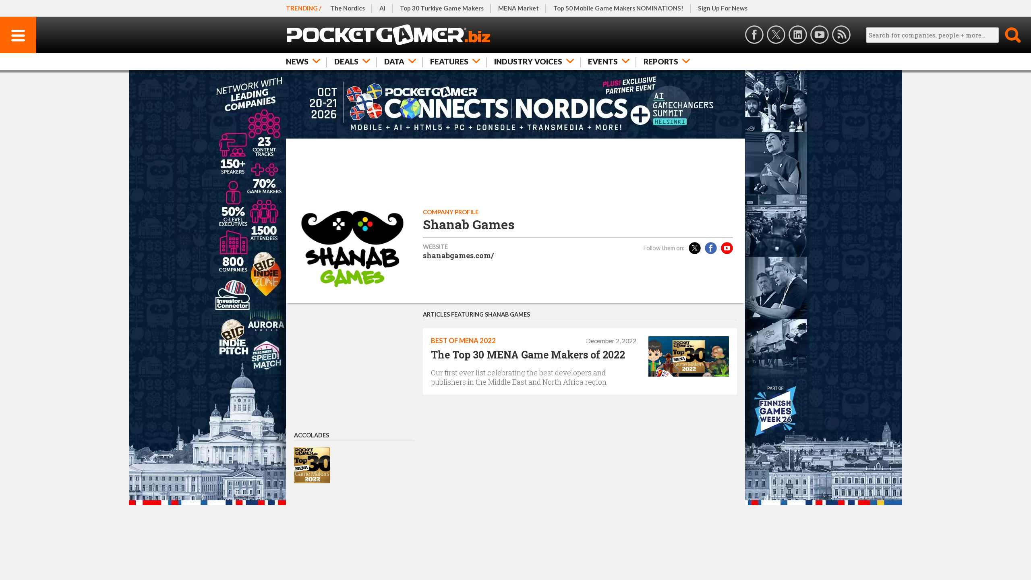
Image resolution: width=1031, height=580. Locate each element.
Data (394, 61)
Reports (661, 61)
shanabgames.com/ (458, 255)
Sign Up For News (722, 8)
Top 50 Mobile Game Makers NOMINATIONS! (618, 8)
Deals (346, 61)
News (297, 61)
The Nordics (347, 8)
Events (603, 61)
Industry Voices (528, 61)
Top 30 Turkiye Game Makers (442, 8)
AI (382, 8)
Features (449, 61)
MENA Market (518, 8)
